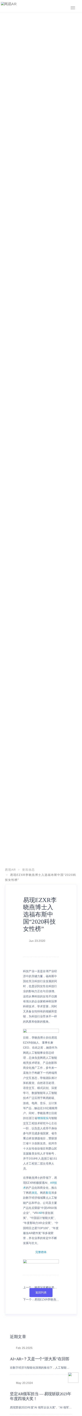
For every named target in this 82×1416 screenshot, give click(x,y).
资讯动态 (28, 869)
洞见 (34, 1192)
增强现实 (43, 1118)
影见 (48, 1192)
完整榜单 (41, 1252)
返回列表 (41, 1292)
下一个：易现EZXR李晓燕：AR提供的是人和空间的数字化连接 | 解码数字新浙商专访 (41, 1300)
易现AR (10, 869)
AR (40, 1212)
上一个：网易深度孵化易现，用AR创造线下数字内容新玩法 (40, 1288)
